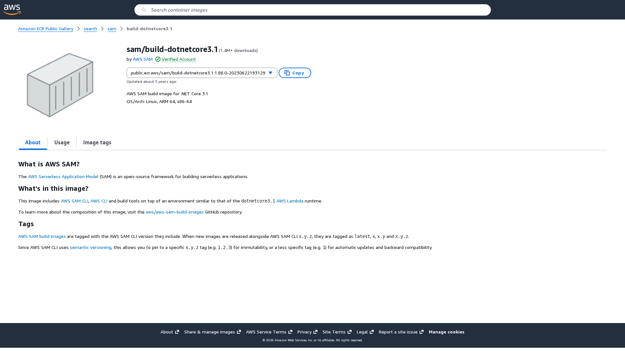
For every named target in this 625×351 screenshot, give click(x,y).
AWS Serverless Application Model (63, 176)
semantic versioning (90, 247)
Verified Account (179, 59)
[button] (444, 331)
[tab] (33, 142)
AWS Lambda (289, 200)
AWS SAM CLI (74, 200)
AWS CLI (98, 200)
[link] (149, 28)
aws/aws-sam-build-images (175, 211)
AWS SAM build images (42, 236)
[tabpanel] (312, 205)
